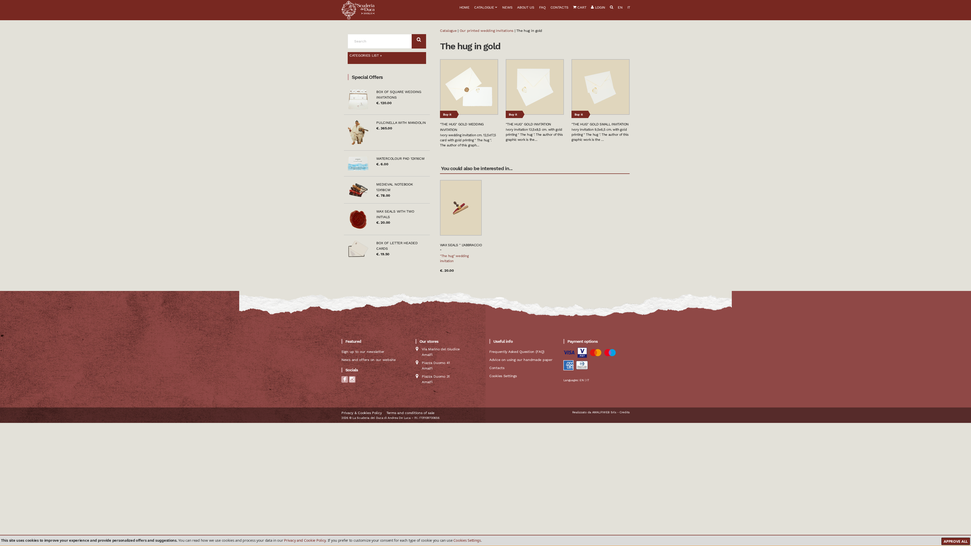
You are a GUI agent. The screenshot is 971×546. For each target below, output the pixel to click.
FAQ (542, 7)
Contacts (559, 7)
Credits (625, 412)
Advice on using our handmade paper (520, 360)
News (507, 7)
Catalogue (484, 7)
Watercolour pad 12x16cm (400, 158)
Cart (581, 7)
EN (620, 7)
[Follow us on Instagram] (352, 381)
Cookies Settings (467, 540)
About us (525, 7)
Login (599, 7)
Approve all (956, 541)
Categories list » (365, 55)
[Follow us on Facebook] (344, 381)
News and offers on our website (368, 360)
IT (628, 7)
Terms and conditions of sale (410, 413)
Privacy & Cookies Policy (361, 413)
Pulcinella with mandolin (401, 123)
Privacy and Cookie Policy (305, 540)
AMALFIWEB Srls (604, 412)
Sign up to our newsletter (362, 352)
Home (464, 7)
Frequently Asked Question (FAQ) (516, 352)
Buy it (447, 114)
